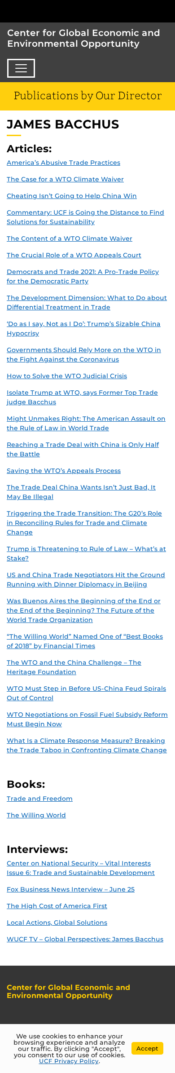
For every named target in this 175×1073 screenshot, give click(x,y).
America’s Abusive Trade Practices (63, 163)
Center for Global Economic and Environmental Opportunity (83, 38)
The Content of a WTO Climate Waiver (69, 238)
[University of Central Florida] (68, 11)
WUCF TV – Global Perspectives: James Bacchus (85, 939)
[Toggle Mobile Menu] (166, 10)
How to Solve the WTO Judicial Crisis (67, 376)
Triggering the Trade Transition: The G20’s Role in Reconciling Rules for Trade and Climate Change (84, 522)
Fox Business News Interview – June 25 (71, 889)
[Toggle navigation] (21, 68)
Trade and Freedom (40, 799)
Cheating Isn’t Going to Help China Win (72, 196)
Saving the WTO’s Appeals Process (64, 471)
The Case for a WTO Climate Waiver (65, 179)
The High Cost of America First (57, 906)
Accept (147, 1048)
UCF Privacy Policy (69, 1060)
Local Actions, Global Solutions (57, 922)
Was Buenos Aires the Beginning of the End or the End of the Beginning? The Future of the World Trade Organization (84, 610)
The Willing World (36, 815)
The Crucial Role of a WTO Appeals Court (74, 255)
